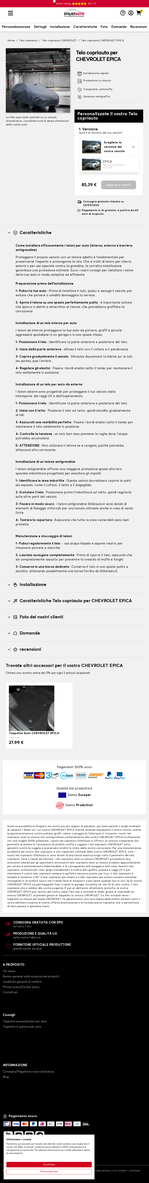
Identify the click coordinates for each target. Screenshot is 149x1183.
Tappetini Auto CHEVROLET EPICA (34, 733)
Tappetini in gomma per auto (22, 1026)
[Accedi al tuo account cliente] (130, 13)
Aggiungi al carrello (118, 184)
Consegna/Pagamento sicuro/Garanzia (28, 1071)
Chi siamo (9, 971)
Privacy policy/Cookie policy (21, 987)
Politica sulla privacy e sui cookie (105, 1170)
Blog (6, 1077)
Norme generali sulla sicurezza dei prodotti (31, 976)
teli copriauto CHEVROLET (106, 844)
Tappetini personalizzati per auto (25, 1021)
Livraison (134, 1170)
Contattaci (10, 992)
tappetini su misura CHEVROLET (79, 895)
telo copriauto (44, 852)
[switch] (16, 27)
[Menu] (34, 13)
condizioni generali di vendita (22, 981)
